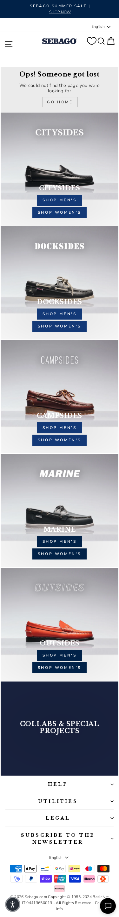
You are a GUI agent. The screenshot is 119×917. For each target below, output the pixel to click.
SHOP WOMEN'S (59, 553)
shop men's (60, 200)
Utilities (58, 801)
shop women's (59, 212)
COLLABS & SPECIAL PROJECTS (59, 727)
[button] (12, 904)
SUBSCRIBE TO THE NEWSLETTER (58, 838)
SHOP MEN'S (60, 541)
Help (58, 784)
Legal (58, 818)
